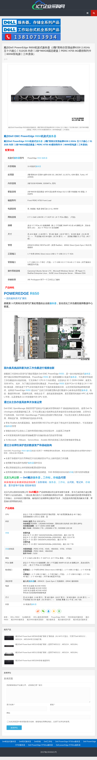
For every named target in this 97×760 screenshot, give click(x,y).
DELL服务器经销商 (40, 617)
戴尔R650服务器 (17, 620)
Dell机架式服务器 (9, 741)
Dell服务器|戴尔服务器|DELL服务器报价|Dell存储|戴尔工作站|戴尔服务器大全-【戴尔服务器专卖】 (48, 5)
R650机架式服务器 (75, 617)
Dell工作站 (48, 741)
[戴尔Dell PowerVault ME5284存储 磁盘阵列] (9, 662)
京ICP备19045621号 (48, 752)
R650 (38, 136)
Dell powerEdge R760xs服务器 (68, 745)
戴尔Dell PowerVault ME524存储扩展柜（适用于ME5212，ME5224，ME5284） (47, 644)
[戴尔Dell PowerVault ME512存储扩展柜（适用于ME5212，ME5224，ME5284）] (9, 654)
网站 (8, 713)
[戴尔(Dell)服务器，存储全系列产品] (31, 25)
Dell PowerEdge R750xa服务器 (67, 741)
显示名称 (11, 705)
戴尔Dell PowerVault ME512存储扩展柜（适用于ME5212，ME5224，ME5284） (47, 652)
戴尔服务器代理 (64, 620)
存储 (71, 472)
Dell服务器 (26, 617)
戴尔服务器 (50, 620)
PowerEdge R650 (58, 617)
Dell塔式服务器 (25, 741)
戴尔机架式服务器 (80, 620)
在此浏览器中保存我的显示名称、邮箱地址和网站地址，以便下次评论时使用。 (40, 722)
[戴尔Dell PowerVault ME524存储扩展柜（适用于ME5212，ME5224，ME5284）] (9, 646)
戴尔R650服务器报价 (35, 620)
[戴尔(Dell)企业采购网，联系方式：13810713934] (31, 40)
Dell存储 (37, 741)
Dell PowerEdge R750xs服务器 (40, 745)
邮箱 (52, 705)
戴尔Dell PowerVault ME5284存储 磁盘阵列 (32, 660)
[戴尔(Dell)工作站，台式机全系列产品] (31, 32)
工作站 (47, 477)
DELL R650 (14, 617)
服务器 (52, 136)
